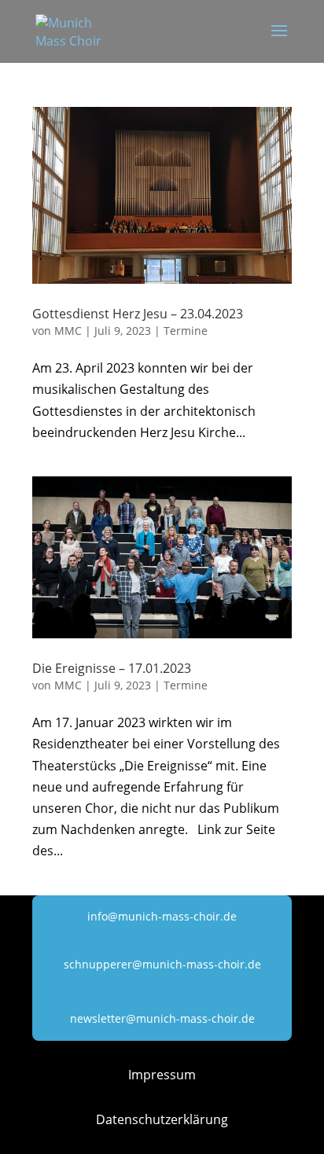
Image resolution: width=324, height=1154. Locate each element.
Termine (186, 330)
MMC (68, 330)
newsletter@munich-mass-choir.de (162, 1018)
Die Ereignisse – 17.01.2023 (111, 668)
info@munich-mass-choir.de (162, 916)
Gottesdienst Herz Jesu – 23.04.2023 (137, 313)
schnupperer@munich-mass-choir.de (162, 964)
